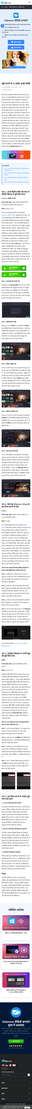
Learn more (19, 1107)
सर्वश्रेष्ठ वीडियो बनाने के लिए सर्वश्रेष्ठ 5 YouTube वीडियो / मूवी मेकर (16, 991)
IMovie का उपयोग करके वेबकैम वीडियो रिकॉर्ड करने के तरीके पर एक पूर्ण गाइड (16, 962)
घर (2, 7)
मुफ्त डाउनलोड (17, 42)
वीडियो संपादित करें (13, 7)
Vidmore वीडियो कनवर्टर (16, 20)
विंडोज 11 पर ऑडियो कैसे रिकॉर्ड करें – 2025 (16, 933)
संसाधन (5, 7)
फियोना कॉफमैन (7, 87)
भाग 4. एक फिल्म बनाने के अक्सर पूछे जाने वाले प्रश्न (16, 182)
